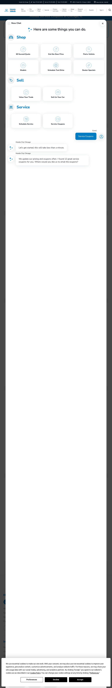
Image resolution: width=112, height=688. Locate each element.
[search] (110, 10)
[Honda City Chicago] (11, 10)
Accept (80, 680)
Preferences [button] (94, 673)
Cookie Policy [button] (35, 673)
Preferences (31, 680)
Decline (56, 680)
